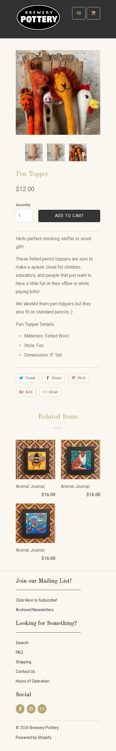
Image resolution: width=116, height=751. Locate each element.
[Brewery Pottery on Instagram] (31, 709)
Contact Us (25, 671)
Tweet (30, 378)
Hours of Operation (33, 681)
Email (53, 392)
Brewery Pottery (45, 727)
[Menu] (79, 13)
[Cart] (93, 13)
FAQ (19, 652)
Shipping (23, 662)
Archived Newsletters (35, 610)
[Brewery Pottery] (38, 21)
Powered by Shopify (34, 737)
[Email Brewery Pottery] (42, 709)
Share (56, 378)
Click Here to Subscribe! (36, 600)
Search (22, 642)
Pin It (81, 378)
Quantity (23, 205)
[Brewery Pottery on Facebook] (20, 709)
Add (28, 392)
